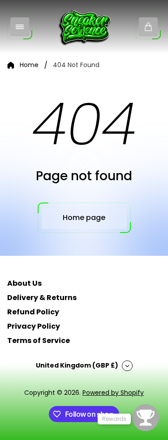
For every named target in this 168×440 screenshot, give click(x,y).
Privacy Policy (33, 326)
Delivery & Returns (42, 297)
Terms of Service (38, 340)
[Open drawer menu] (19, 26)
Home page (84, 217)
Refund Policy (33, 312)
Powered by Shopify (113, 392)
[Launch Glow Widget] (145, 417)
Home (29, 65)
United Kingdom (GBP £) (77, 365)
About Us (24, 283)
